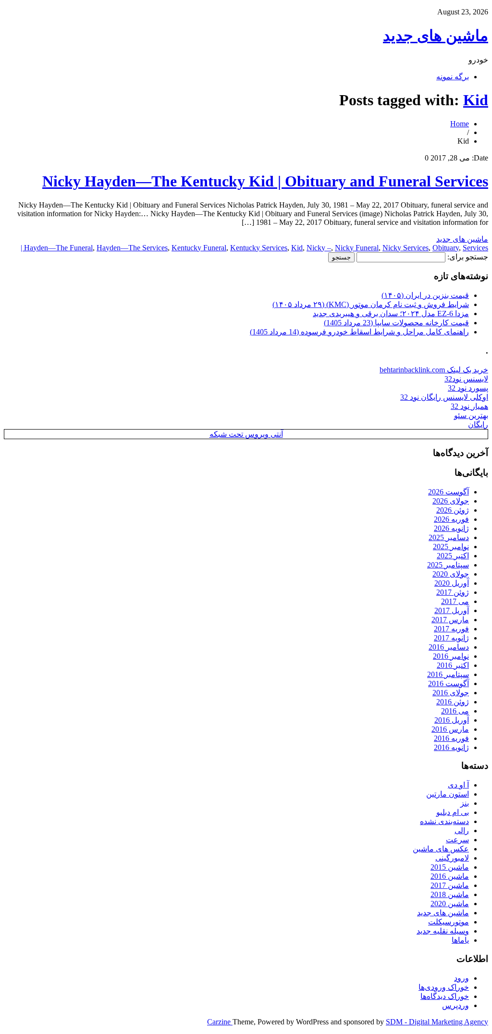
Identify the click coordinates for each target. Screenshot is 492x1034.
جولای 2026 (450, 501)
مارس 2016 (450, 729)
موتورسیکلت (448, 922)
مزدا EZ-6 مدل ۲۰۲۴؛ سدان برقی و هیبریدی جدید (391, 313)
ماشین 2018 (449, 894)
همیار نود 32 (469, 406)
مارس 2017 (450, 619)
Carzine (220, 1022)
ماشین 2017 (449, 885)
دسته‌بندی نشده (444, 821)
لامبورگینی (452, 858)
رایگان (478, 424)
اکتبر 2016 (453, 665)
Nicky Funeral (357, 248)
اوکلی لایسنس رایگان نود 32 (444, 397)
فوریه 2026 (451, 519)
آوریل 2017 (451, 610)
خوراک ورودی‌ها (443, 987)
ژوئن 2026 (452, 510)
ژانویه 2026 (451, 528)
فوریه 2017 (451, 629)
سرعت (457, 840)
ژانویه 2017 (451, 638)
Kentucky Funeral (199, 248)
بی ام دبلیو (452, 812)
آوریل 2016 (451, 720)
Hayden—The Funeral (58, 248)
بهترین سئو (471, 415)
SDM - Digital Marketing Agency (437, 1022)
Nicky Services (405, 248)
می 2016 (455, 711)
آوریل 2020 (451, 583)
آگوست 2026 (448, 492)
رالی (462, 830)
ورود (461, 978)
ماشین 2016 (449, 876)
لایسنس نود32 (466, 379)
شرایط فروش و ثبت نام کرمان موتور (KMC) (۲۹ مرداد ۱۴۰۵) (370, 304)
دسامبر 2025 (449, 537)
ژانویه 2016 (451, 747)
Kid (475, 100)
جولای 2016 (450, 693)
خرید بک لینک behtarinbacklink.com (434, 370)
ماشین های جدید (435, 35)
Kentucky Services (258, 248)
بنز (464, 803)
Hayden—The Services (132, 248)
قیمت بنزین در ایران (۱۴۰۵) (425, 295)
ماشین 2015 (449, 867)
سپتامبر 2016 (448, 674)
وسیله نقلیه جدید (443, 931)
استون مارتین (447, 794)
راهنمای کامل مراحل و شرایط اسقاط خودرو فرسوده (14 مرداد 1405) (359, 332)
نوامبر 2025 (451, 546)
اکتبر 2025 (453, 556)
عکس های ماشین (441, 849)
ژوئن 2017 (452, 592)
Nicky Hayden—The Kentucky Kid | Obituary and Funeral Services (265, 181)
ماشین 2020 (449, 903)
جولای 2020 (450, 574)
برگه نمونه (452, 77)
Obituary (445, 248)
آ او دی (458, 785)
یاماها (460, 940)
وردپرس (455, 1005)
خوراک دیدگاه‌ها (444, 996)
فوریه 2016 (451, 738)
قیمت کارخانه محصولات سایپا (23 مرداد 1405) (396, 323)
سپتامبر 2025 (448, 565)
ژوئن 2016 (452, 702)
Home (459, 124)
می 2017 (455, 601)
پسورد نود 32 (468, 388)
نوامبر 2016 (451, 656)
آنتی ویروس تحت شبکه (246, 434)
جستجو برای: (467, 257)
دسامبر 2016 (449, 647)
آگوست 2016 (448, 683)
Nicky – (319, 248)
